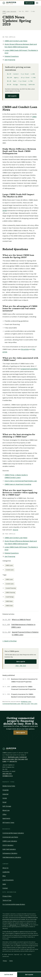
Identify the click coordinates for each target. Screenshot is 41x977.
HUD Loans (34, 703)
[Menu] (37, 3)
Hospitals (5, 790)
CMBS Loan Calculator (9, 841)
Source (15, 530)
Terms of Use (6, 900)
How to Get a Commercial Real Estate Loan (21, 481)
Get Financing (10, 60)
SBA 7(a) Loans (25, 703)
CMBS (34, 117)
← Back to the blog (9, 641)
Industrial (5, 794)
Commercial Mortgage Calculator (13, 833)
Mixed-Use (6, 810)
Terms (11, 960)
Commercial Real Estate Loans (11, 703)
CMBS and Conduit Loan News (16, 41)
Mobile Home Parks (8, 786)
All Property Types (8, 822)
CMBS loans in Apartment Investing (18, 484)
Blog (4, 876)
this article (25, 349)
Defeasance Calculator (9, 853)
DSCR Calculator (7, 845)
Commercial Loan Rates (10, 837)
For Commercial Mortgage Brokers (13, 904)
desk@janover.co (7, 776)
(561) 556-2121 (20, 666)
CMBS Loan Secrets (9, 11)
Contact (5, 888)
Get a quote (29, 3)
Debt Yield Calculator (9, 849)
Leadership (6, 872)
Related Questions (12, 56)
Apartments (6, 818)
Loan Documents (8, 880)
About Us (5, 868)
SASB (4, 210)
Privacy (5, 960)
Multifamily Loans (26, 701)
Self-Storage (6, 806)
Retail (4, 802)
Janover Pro (13, 761)
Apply (4, 884)
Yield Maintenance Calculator (11, 857)
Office (4, 814)
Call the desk (8, 974)
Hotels (4, 798)
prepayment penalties (29, 369)
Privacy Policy (6, 896)
